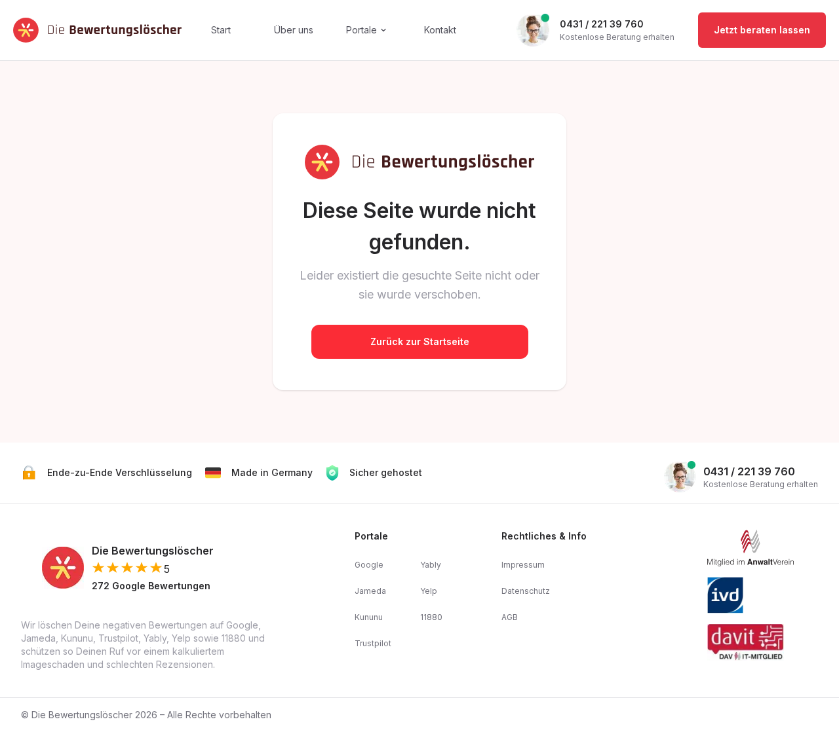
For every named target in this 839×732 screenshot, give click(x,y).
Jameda (370, 591)
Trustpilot (373, 643)
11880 (431, 617)
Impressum (523, 565)
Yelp (428, 591)
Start (221, 29)
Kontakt (440, 29)
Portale (361, 29)
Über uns (293, 29)
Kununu (369, 617)
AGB (509, 617)
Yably (430, 565)
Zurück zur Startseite (419, 341)
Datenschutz (525, 591)
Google (369, 565)
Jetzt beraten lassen (762, 29)
